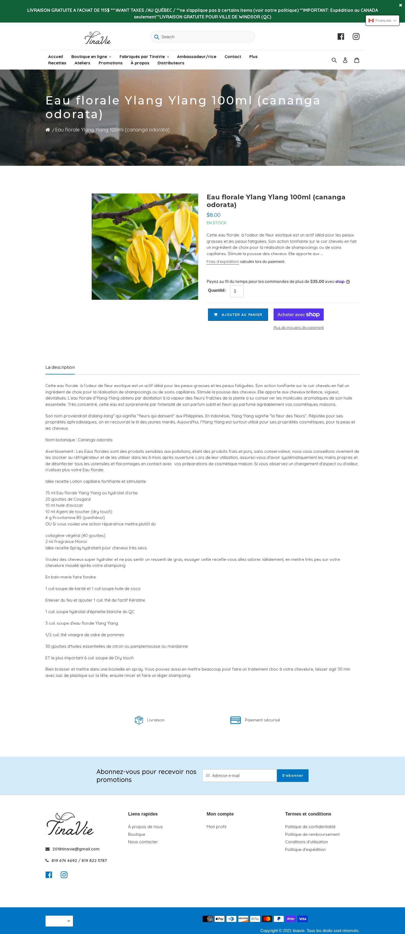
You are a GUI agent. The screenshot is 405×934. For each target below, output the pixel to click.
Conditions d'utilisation (306, 841)
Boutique (136, 834)
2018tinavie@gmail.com (76, 849)
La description (60, 367)
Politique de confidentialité (310, 826)
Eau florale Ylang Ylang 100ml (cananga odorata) (112, 129)
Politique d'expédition (305, 849)
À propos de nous (145, 826)
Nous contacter (143, 841)
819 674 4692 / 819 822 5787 (79, 860)
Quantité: (217, 290)
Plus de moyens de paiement (299, 327)
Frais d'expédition (223, 261)
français (58, 921)
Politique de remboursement (312, 834)
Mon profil (216, 826)
